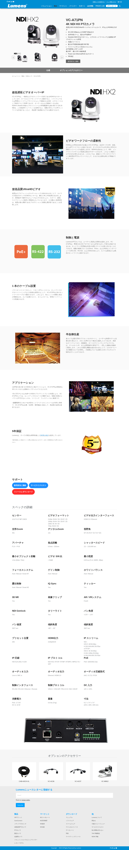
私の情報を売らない (98, 830)
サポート (82, 6)
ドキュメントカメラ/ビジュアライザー (25, 839)
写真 (67, 833)
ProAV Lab (100, 6)
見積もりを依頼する (99, 2)
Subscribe (20, 805)
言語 (120, 2)
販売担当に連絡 (73, 61)
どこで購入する (111, 2)
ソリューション (46, 6)
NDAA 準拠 (95, 836)
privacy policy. (26, 800)
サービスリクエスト (38, 485)
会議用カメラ (18, 836)
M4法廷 (42, 827)
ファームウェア (70, 823)
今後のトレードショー (98, 823)
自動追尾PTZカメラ (20, 827)
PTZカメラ (17, 830)
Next (62, 57)
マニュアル (69, 817)
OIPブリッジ (18, 817)
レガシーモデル (19, 843)
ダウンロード (111, 6)
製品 (55, 6)
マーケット (63, 6)
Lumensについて (97, 817)
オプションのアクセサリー (71, 70)
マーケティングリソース (73, 836)
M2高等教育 (43, 820)
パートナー (73, 6)
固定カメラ (17, 833)
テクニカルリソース (72, 827)
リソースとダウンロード (23, 492)
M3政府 (42, 823)
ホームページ (16, 76)
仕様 (48, 70)
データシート (70, 830)
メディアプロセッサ (20, 823)
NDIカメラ (29, 76)
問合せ (94, 820)
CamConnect (18, 820)
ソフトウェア (70, 820)
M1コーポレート (45, 817)
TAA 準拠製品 (96, 833)
